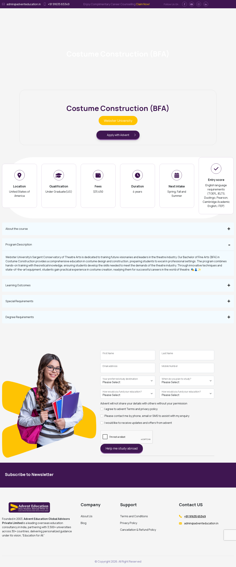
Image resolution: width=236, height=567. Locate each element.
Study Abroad (94, 16)
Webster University (118, 121)
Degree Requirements (20, 317)
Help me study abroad (122, 448)
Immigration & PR (116, 16)
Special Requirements (19, 301)
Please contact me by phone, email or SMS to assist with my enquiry (147, 416)
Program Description (19, 244)
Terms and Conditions (134, 516)
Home (79, 16)
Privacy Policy (128, 523)
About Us (86, 516)
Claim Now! (143, 4)
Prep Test (151, 16)
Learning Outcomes (18, 285)
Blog (83, 523)
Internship (136, 16)
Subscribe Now (198, 475)
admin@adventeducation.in (24, 4)
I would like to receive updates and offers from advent (138, 423)
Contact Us (168, 16)
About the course (17, 229)
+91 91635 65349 (58, 4)
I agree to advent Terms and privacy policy (131, 409)
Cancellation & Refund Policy (138, 530)
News (181, 16)
